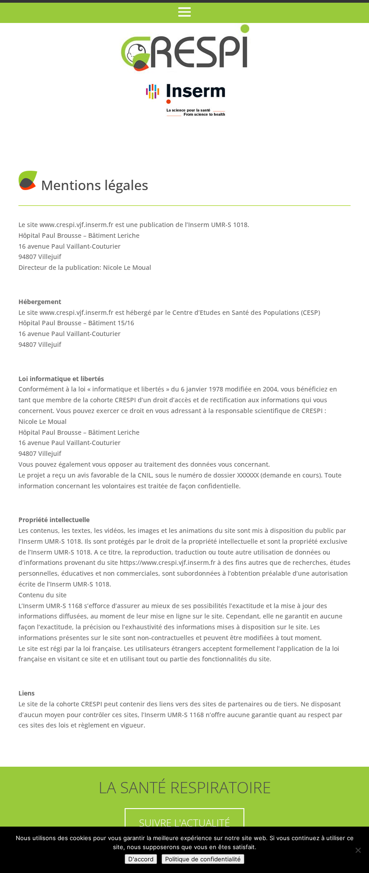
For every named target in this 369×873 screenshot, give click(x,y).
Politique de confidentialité (203, 859)
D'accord (140, 859)
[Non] (357, 850)
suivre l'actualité (184, 822)
